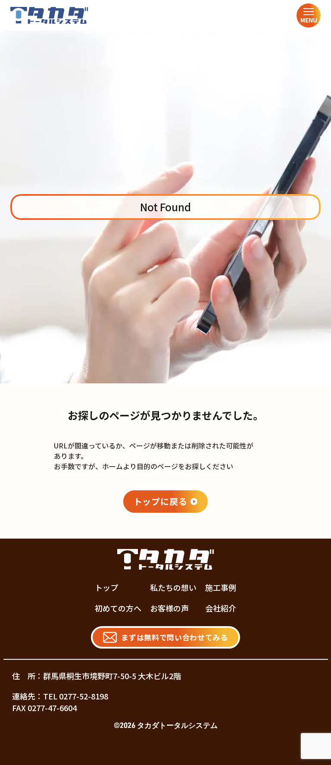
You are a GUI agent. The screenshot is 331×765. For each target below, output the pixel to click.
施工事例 (220, 587)
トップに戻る (160, 501)
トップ (106, 587)
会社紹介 (220, 608)
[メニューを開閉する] (309, 15)
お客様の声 (169, 608)
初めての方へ (118, 608)
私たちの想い (173, 587)
